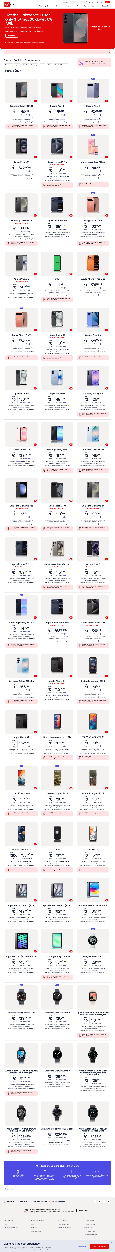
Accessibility (66, 2)
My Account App (89, 1231)
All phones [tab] (8, 65)
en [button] (89, 2)
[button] (97, 2)
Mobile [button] (58, 6)
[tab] (7, 60)
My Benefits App (89, 1220)
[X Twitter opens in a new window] (104, 1202)
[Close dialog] (111, 1242)
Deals (5, 1224)
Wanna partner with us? (11, 1227)
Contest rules (88, 1227)
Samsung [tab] (34, 65)
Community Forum (63, 1224)
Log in (107, 2)
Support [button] (105, 6)
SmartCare (34, 1227)
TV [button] (77, 6)
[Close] (109, 52)
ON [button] (93, 2)
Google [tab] (25, 65)
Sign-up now (83, 1210)
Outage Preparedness (64, 1227)
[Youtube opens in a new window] (108, 1202)
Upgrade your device (37, 1220)
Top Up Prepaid (62, 1220)
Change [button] (28, 52)
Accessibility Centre (90, 1234)
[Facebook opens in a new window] (94, 1202)
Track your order (36, 1231)
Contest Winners (89, 1224)
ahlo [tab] (42, 65)
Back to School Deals (91, 6)
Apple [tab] (17, 65)
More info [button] (10, 1189)
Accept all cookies (99, 1246)
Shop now (11, 35)
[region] (57, 1246)
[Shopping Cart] (101, 2)
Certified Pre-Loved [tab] (61, 65)
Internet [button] (68, 6)
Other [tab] (49, 65)
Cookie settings (82, 1246)
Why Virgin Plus (8, 1220)
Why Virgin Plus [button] (44, 6)
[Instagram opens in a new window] (99, 1202)
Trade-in (33, 1224)
